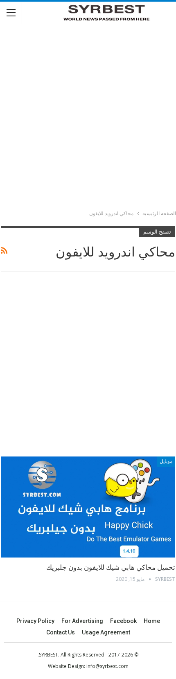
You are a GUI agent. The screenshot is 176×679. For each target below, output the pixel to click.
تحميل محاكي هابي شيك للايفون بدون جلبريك (110, 567)
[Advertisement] (88, 118)
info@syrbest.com (107, 666)
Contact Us (60, 632)
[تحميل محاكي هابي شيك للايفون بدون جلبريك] (88, 507)
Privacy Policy (35, 621)
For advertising (82, 621)
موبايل (166, 461)
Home (152, 621)
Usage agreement (106, 632)
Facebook (123, 621)
